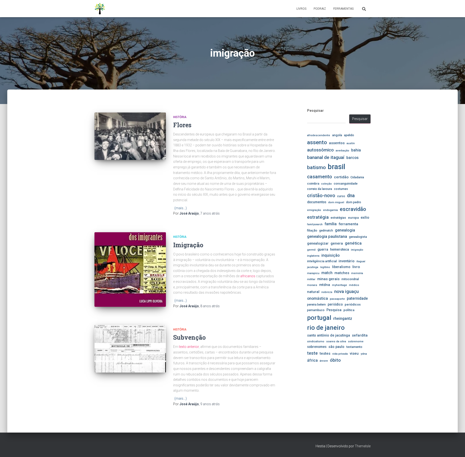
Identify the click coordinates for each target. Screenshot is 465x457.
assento (317, 142)
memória (357, 273)
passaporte (337, 298)
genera (337, 243)
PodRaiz (320, 8)
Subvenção (189, 337)
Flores (182, 125)
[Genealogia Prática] (100, 9)
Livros (301, 8)
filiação (312, 230)
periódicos (353, 304)
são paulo (336, 347)
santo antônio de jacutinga (328, 335)
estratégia (318, 217)
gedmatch (326, 230)
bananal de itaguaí (325, 157)
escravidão (353, 209)
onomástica (317, 298)
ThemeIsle (363, 446)
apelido (349, 135)
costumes (341, 189)
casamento (319, 177)
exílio (365, 217)
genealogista (358, 237)
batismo (316, 167)
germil (311, 249)
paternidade (357, 298)
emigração (314, 210)
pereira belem (316, 304)
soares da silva (336, 341)
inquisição (330, 255)
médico (354, 285)
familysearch (315, 224)
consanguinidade (345, 183)
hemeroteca (339, 249)
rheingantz (342, 318)
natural (313, 292)
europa (353, 217)
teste (312, 353)
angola (337, 135)
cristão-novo (321, 195)
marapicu (313, 273)
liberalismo (341, 267)
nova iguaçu (346, 291)
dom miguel (336, 202)
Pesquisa (333, 310)
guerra (323, 249)
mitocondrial (350, 279)
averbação (342, 150)
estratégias (338, 217)
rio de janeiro (326, 327)
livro (356, 267)
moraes (312, 285)
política (348, 310)
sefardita (360, 335)
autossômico (320, 150)
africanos (247, 276)
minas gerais (328, 279)
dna (351, 195)
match (327, 273)
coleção (326, 183)
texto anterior (189, 347)
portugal (319, 317)
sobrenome (356, 341)
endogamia (330, 210)
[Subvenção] (130, 349)
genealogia (345, 230)
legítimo (325, 267)
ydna (364, 353)
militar (311, 279)
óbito (335, 360)
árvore (324, 360)
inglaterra (313, 255)
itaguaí (360, 261)
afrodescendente (318, 135)
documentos (316, 202)
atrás (210, 213)
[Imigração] (130, 269)
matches (341, 273)
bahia (356, 150)
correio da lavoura (319, 189)
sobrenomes (316, 347)
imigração (357, 249)
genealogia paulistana (327, 236)
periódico (335, 304)
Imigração (188, 245)
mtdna (324, 285)
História (179, 117)
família (331, 224)
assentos (337, 143)
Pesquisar (315, 110)
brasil (336, 167)
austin (351, 143)
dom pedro (353, 202)
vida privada (340, 353)
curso (341, 196)
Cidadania (357, 177)
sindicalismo (315, 341)
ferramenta (348, 224)
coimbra (313, 183)
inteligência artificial (322, 261)
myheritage (339, 285)
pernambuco (316, 310)
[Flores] (130, 136)
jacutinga (312, 267)
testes (325, 353)
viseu (354, 353)
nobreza (326, 292)
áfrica (312, 360)
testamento (354, 347)
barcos (352, 158)
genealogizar (318, 243)
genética (353, 243)
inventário (347, 261)
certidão (341, 177)
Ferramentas (343, 8)
